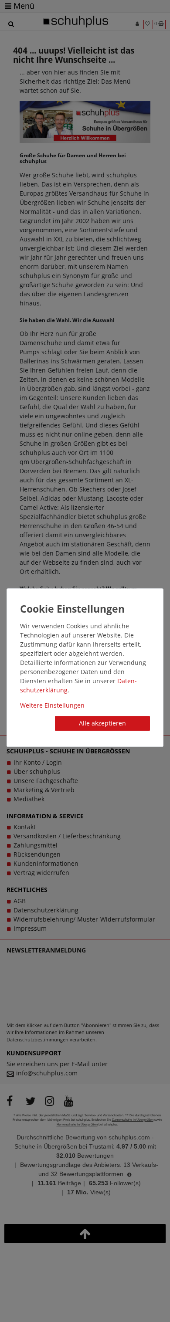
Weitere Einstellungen (52, 705)
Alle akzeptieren (102, 723)
